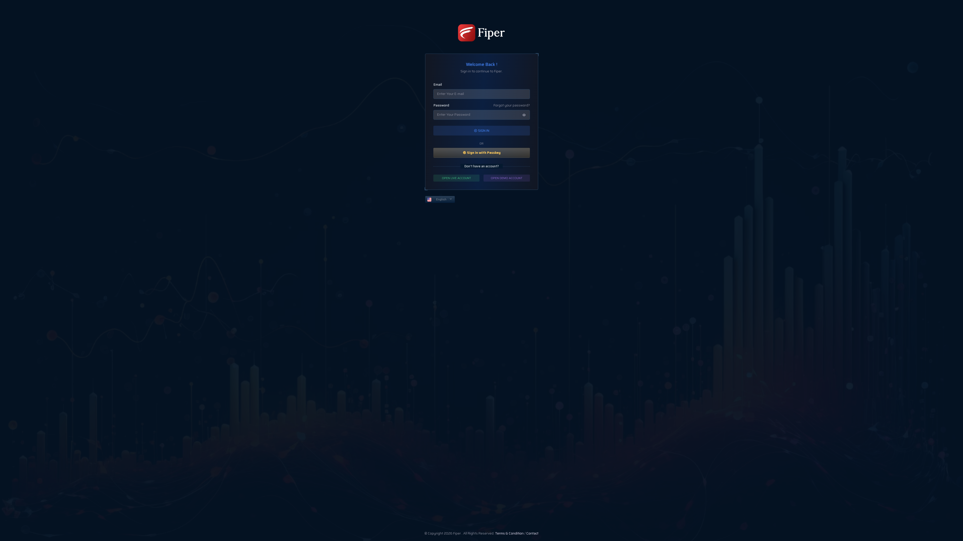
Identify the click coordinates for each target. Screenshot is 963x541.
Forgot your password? (512, 105)
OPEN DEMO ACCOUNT (506, 178)
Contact (532, 533)
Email (437, 84)
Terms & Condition (509, 533)
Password (441, 105)
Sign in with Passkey (483, 152)
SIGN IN (483, 130)
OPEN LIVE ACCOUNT (456, 178)
